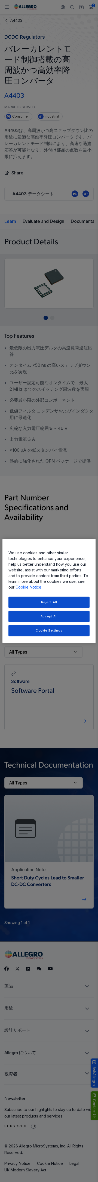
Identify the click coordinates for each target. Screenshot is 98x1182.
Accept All (49, 616)
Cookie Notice (28, 587)
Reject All (49, 602)
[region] (49, 591)
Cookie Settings (49, 630)
